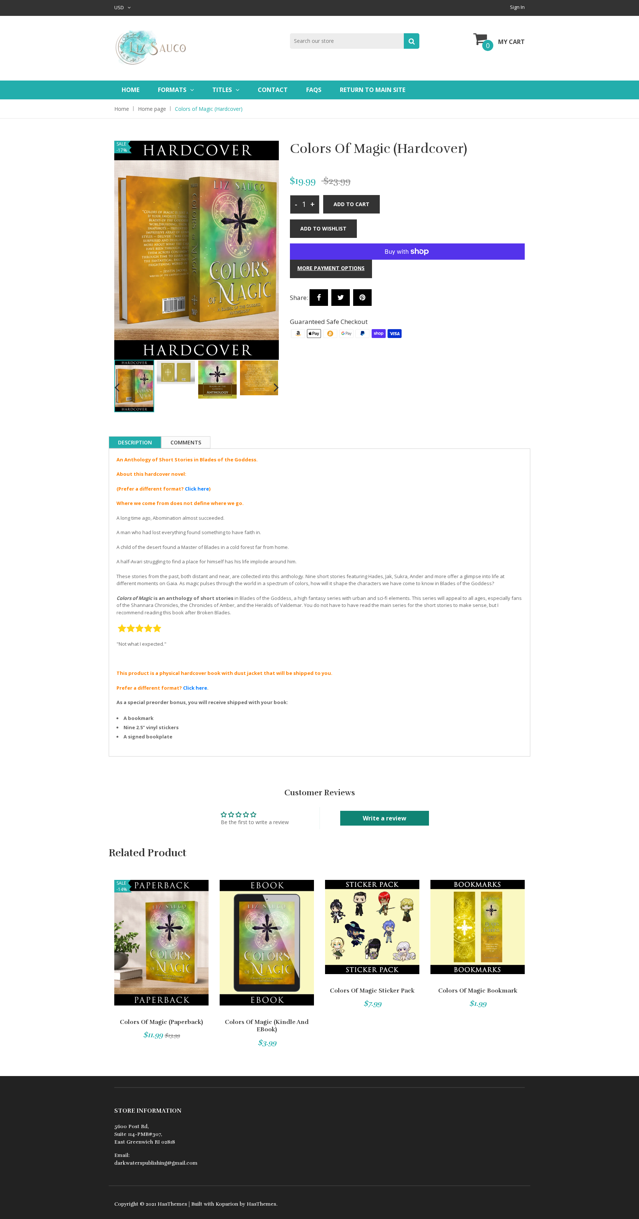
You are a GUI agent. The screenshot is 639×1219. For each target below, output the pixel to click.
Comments (185, 442)
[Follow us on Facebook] (319, 297)
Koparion (227, 1204)
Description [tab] (135, 442)
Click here (197, 488)
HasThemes (172, 1204)
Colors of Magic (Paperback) (161, 1022)
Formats (172, 90)
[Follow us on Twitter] (340, 297)
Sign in (517, 7)
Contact (273, 90)
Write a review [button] (384, 818)
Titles (222, 90)
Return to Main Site (372, 90)
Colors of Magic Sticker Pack (372, 990)
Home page (152, 108)
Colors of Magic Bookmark (477, 990)
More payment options (331, 268)
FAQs (313, 90)
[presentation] (116, 387)
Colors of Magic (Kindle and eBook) (267, 1026)
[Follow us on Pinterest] (362, 297)
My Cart (511, 42)
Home (130, 90)
